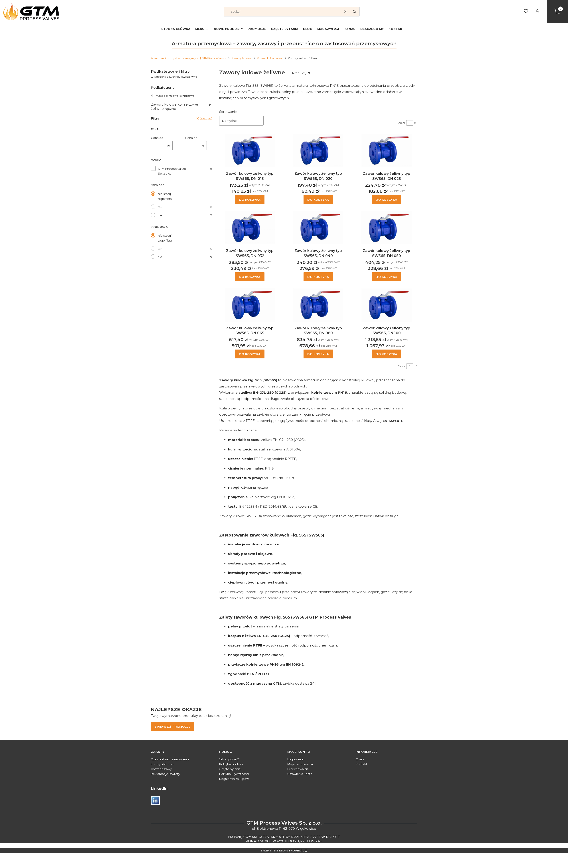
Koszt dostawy (161, 769)
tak (160, 207)
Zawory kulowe (242, 58)
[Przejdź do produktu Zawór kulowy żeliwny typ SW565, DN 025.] (386, 150)
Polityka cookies (231, 764)
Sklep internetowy (282, 850)
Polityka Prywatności (234, 774)
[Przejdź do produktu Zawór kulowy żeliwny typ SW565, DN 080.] (318, 305)
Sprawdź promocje (173, 726)
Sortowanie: (228, 112)
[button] (354, 11)
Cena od (157, 138)
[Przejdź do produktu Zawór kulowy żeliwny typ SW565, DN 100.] (386, 305)
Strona (402, 122)
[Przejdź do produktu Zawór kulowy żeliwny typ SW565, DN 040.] (318, 227)
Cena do (191, 138)
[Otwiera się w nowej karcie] (155, 800)
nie (160, 215)
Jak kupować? (229, 759)
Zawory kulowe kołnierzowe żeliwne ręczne (181, 106)
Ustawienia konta (299, 774)
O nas (360, 759)
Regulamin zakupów (234, 778)
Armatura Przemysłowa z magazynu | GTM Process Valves (188, 58)
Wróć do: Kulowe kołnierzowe (175, 95)
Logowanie (295, 759)
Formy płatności (162, 764)
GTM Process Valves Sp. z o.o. (172, 171)
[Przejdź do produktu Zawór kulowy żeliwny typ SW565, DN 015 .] (249, 150)
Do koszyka (250, 199)
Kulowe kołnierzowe (270, 58)
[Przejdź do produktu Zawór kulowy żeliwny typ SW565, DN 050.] (386, 227)
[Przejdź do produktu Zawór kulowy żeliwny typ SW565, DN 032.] (249, 227)
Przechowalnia (298, 769)
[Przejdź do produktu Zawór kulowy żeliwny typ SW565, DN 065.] (249, 305)
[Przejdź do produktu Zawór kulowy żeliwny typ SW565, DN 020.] (318, 150)
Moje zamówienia (300, 764)
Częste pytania (230, 769)
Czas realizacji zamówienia (170, 759)
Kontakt (361, 764)
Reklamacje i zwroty (165, 774)
